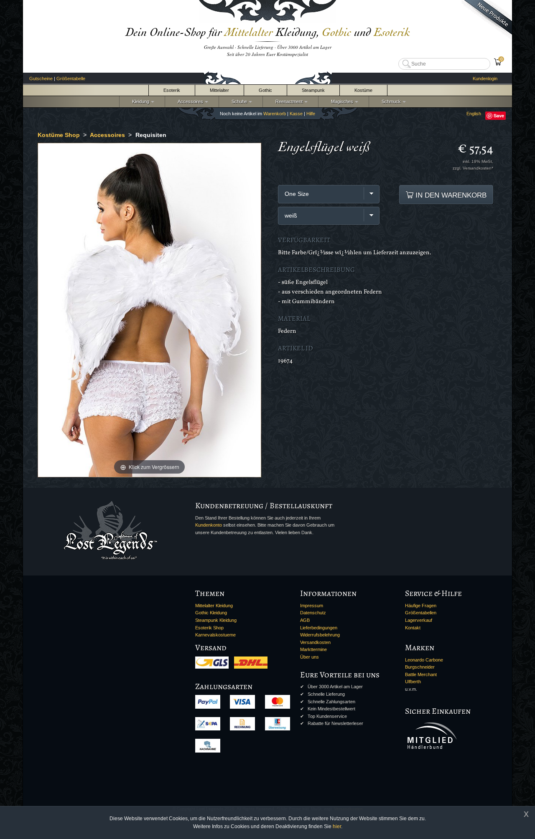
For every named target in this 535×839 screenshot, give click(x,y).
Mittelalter (219, 90)
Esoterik (171, 90)
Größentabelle (70, 78)
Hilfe (310, 113)
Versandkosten (315, 642)
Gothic (265, 90)
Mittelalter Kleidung (214, 605)
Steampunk (313, 90)
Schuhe (238, 101)
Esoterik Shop (209, 627)
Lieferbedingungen (318, 627)
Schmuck (390, 101)
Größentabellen (420, 612)
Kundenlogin (485, 78)
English (473, 113)
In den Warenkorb (450, 195)
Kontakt (412, 627)
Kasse (296, 113)
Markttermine (313, 649)
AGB (305, 620)
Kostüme (363, 90)
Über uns (309, 656)
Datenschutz (313, 612)
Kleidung (139, 101)
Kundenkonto (208, 524)
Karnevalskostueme (215, 634)
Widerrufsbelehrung (320, 634)
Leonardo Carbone (424, 659)
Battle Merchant (421, 674)
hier (337, 826)
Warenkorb (274, 113)
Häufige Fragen (420, 605)
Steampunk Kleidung (216, 620)
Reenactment (288, 101)
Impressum (311, 605)
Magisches (341, 101)
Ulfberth (413, 681)
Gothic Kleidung (211, 612)
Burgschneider (420, 666)
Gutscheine (41, 78)
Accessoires (189, 101)
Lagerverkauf (418, 620)
